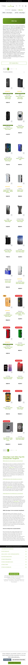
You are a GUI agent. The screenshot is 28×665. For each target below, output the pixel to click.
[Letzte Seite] (16, 69)
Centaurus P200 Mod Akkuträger (20, 251)
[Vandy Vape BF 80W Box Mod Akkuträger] (8, 148)
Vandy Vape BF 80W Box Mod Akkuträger (8, 159)
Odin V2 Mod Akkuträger (20, 408)
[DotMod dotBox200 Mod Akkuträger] (8, 302)
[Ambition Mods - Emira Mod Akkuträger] (8, 270)
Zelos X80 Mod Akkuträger (8, 221)
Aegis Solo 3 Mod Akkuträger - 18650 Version (8, 191)
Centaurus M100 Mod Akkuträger (20, 283)
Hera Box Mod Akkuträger (20, 221)
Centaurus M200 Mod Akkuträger (20, 438)
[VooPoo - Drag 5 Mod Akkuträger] (20, 178)
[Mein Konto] (22, 6)
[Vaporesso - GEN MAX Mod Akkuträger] (20, 116)
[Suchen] (16, 6)
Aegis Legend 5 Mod (20, 159)
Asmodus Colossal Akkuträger (20, 345)
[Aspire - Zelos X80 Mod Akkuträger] (8, 210)
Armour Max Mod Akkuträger (7, 408)
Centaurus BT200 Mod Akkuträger (8, 378)
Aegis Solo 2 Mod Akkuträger (7, 128)
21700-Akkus (16, 501)
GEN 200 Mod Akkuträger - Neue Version (20, 314)
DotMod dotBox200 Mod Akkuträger (8, 315)
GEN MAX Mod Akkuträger (20, 127)
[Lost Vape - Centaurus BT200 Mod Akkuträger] (8, 367)
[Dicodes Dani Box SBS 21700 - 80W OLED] (8, 427)
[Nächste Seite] (14, 69)
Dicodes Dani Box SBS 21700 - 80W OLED (8, 439)
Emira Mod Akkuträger (8, 281)
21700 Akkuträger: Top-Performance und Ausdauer (13, 493)
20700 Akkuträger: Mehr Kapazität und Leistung (12, 479)
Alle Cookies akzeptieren (14, 662)
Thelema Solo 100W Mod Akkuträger (7, 97)
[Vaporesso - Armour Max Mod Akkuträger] (8, 397)
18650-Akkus (11, 467)
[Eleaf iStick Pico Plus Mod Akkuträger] (20, 83)
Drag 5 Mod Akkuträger (20, 190)
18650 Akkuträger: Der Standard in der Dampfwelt (13, 460)
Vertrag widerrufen (14, 573)
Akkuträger (12, 25)
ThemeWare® (14, 582)
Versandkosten (7, 576)
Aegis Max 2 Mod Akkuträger (8, 347)
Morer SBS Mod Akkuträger (8, 251)
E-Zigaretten (8, 28)
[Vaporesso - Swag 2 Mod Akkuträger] (20, 367)
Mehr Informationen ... (14, 657)
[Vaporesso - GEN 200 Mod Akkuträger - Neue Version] (20, 302)
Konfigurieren (7, 659)
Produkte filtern (14, 63)
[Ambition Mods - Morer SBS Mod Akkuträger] (8, 240)
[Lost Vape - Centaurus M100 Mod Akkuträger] (20, 270)
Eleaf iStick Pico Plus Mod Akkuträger (20, 97)
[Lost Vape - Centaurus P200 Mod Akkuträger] (20, 240)
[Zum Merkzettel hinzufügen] (11, 88)
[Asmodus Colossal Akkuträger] (20, 334)
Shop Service (5, 551)
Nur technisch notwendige (19, 659)
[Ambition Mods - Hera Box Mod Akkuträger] (20, 210)
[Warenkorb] (25, 6)
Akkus (12, 27)
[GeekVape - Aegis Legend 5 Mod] (20, 148)
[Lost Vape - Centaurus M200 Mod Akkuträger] (20, 427)
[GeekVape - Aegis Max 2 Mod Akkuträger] (8, 334)
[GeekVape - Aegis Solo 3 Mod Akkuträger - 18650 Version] (8, 178)
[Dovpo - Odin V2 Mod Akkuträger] (20, 397)
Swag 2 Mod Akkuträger (20, 378)
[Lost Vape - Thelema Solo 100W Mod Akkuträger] (8, 83)
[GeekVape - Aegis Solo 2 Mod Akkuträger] (8, 116)
